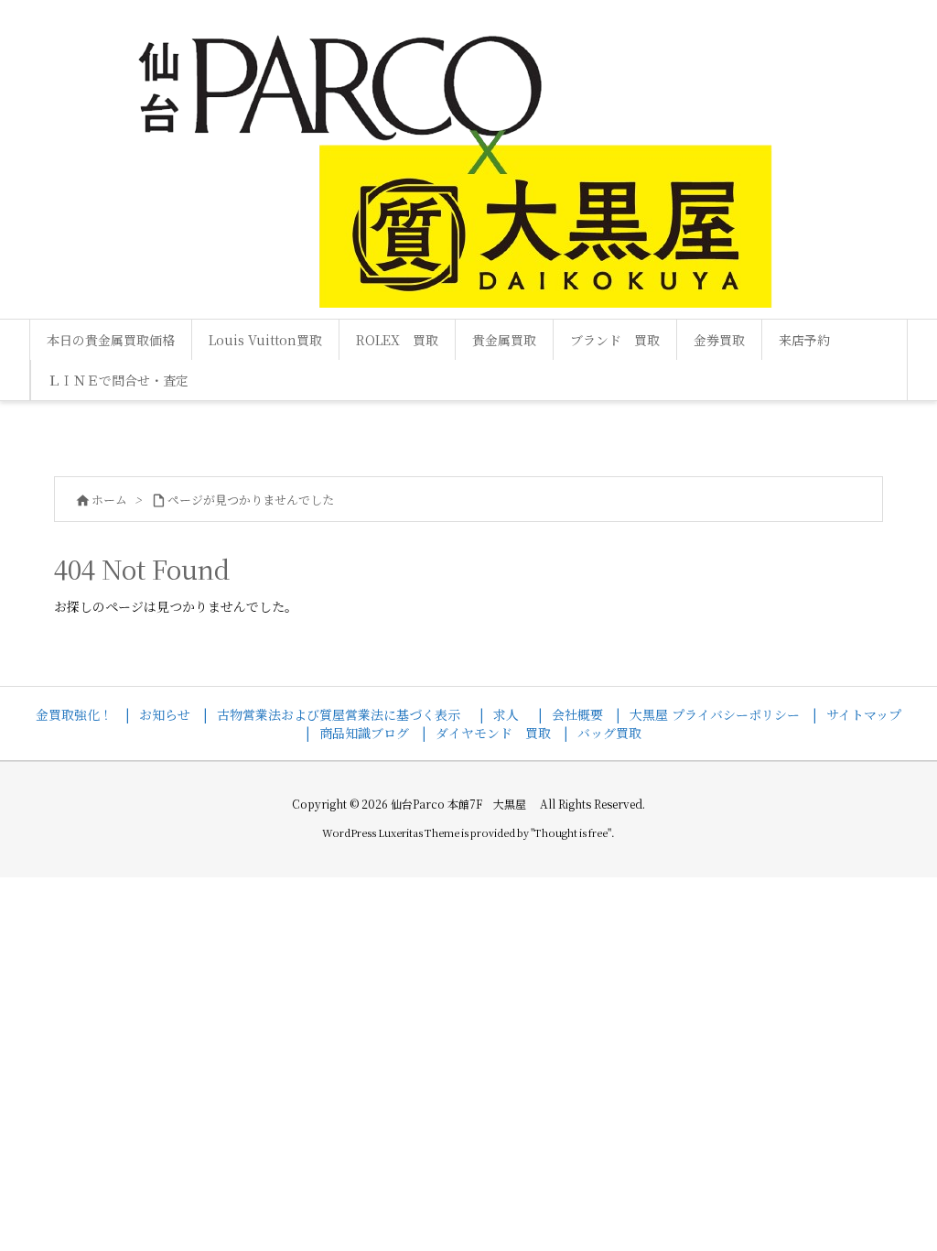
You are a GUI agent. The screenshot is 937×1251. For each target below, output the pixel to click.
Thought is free (571, 832)
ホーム (109, 499)
